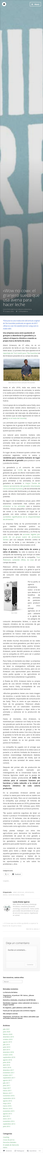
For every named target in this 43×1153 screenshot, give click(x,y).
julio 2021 (6, 1029)
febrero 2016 (7, 1108)
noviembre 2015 (8, 1111)
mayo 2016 (7, 1103)
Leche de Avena (13, 895)
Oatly (22, 895)
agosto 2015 (7, 1114)
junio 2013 (6, 1126)
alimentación (29, 892)
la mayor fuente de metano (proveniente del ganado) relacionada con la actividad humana (21, 486)
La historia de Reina (10, 992)
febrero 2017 (7, 1093)
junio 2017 (6, 1085)
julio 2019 (6, 1044)
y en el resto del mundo (16, 418)
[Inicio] (4, 4)
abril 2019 (6, 1050)
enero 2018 (7, 1067)
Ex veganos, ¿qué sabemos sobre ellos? (17, 1008)
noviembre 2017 (8, 1073)
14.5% (20, 470)
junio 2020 (6, 1032)
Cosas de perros (8, 1140)
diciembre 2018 (8, 1052)
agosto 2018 (7, 1060)
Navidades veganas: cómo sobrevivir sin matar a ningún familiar (20, 1004)
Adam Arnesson (18, 892)
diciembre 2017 (8, 1070)
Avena (5, 895)
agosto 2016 (7, 1101)
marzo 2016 (7, 1106)
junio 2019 (6, 1047)
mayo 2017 (7, 1088)
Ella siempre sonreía (10, 1014)
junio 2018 (6, 1062)
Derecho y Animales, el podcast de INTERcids (19, 1000)
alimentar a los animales (14, 506)
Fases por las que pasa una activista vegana (19, 1011)
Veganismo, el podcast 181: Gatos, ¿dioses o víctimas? (18, 996)
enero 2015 (7, 1119)
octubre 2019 (7, 1039)
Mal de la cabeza (32, 929)
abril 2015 (6, 1116)
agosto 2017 (7, 1080)
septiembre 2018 (9, 1057)
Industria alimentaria (25, 309)
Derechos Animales (9, 1142)
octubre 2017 (7, 1075)
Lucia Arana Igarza (9, 309)
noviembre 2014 (8, 1121)
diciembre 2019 (8, 1037)
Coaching (6, 1137)
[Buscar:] (12, 981)
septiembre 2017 (9, 1078)
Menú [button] (36, 4)
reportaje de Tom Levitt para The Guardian (20, 353)
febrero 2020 (7, 1034)
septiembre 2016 (9, 1098)
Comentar (30, 964)
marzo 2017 (7, 1091)
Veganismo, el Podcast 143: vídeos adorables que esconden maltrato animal (21, 1017)
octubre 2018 (7, 1055)
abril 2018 (6, 1065)
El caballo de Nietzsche (11, 1145)
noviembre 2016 (8, 1096)
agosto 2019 (7, 1042)
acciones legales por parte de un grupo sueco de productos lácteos (21, 537)
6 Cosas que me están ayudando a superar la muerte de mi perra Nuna (20, 924)
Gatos (5, 1147)
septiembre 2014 (9, 1124)
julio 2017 (6, 1083)
